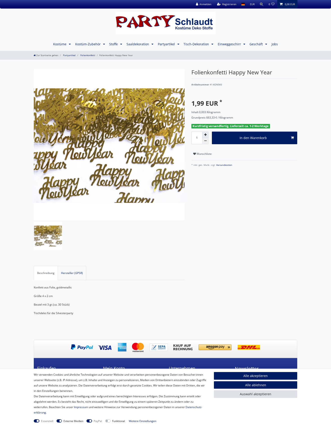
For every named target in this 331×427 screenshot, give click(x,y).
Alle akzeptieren (255, 376)
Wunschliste (204, 154)
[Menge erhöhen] (205, 135)
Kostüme (60, 44)
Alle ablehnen (255, 385)
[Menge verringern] (205, 141)
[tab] (46, 273)
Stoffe (114, 44)
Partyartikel (167, 44)
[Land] (243, 4)
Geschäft (256, 44)
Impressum (81, 407)
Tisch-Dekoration (197, 44)
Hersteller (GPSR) (72, 273)
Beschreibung (45, 273)
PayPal (98, 421)
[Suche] (261, 4)
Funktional (118, 421)
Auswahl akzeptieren (255, 394)
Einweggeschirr (230, 44)
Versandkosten (223, 165)
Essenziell (47, 421)
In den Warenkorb (253, 138)
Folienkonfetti (87, 55)
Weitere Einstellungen (142, 421)
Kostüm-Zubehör (88, 44)
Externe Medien (73, 421)
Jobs (275, 44)
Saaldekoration (138, 44)
